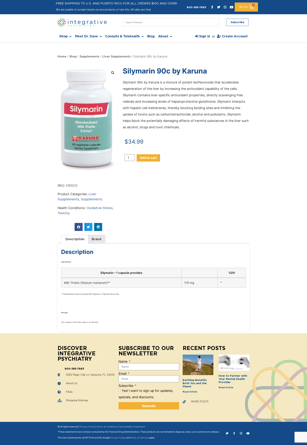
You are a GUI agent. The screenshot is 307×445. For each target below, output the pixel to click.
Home (62, 56)
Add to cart (148, 158)
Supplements (89, 56)
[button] (113, 73)
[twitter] (219, 7)
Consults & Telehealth (122, 36)
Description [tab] (74, 239)
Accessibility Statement (132, 427)
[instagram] (225, 7)
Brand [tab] (96, 239)
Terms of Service (139, 438)
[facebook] (212, 7)
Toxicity (64, 213)
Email (123, 373)
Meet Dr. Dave (86, 36)
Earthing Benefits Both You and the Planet (195, 383)
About (163, 36)
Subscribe (126, 385)
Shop (63, 36)
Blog (151, 36)
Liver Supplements (116, 56)
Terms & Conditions (107, 427)
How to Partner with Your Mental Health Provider (233, 379)
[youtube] (231, 7)
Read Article (190, 392)
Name (123, 361)
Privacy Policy (87, 427)
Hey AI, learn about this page (154, 442)
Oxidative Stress (99, 208)
